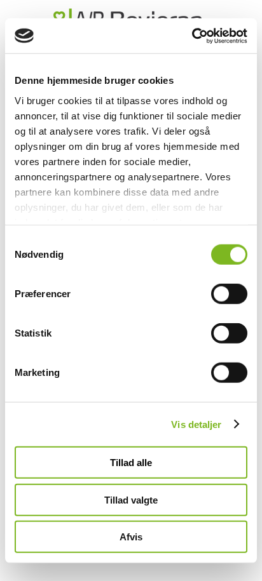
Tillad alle (131, 462)
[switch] (229, 294)
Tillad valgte (131, 499)
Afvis (131, 536)
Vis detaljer (196, 423)
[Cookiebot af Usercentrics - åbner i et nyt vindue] (191, 35)
